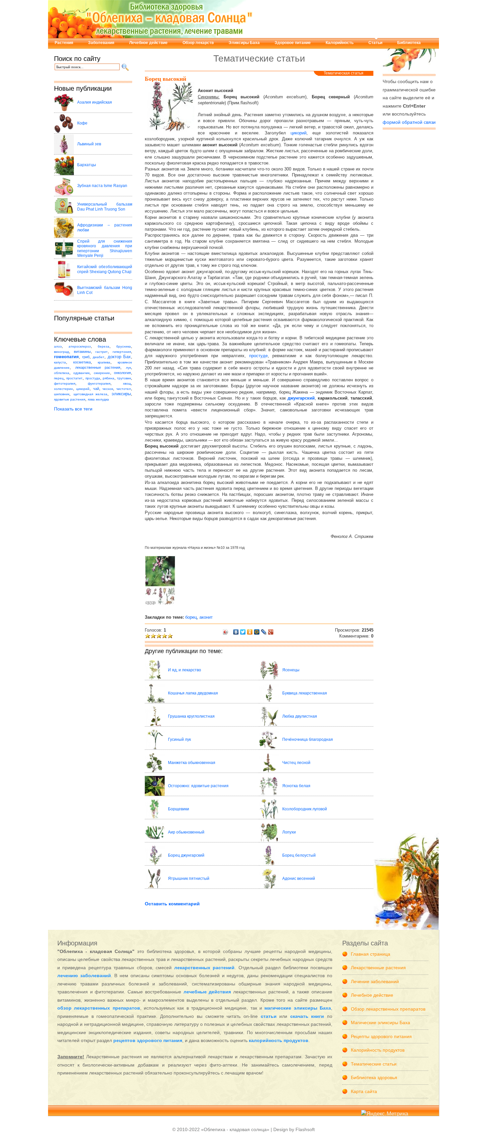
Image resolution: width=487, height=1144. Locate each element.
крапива (104, 362)
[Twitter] (243, 632)
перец (59, 378)
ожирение (102, 373)
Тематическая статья (343, 73)
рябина (108, 378)
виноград (61, 352)
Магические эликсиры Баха (380, 1022)
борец (191, 617)
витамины (82, 352)
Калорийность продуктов (378, 1050)
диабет (98, 357)
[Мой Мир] (256, 632)
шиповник (61, 394)
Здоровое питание (293, 42)
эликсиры (121, 394)
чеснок (107, 389)
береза (103, 346)
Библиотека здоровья (374, 1077)
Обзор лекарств (198, 42)
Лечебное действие (148, 42)
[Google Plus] (270, 632)
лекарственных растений (204, 967)
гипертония (122, 352)
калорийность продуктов (278, 1040)
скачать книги (307, 1016)
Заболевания (101, 42)
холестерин (63, 389)
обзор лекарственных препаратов (98, 1008)
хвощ (127, 383)
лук (128, 367)
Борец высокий (165, 78)
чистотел (123, 389)
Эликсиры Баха (244, 42)
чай (96, 389)
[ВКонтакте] (236, 632)
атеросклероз (80, 346)
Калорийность (339, 42)
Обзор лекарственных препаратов (388, 1009)
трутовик (124, 378)
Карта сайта (364, 1091)
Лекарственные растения (378, 967)
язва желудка (98, 399)
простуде (258, 355)
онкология (122, 373)
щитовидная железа (91, 394)
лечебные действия (207, 991)
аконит (206, 617)
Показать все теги (73, 408)
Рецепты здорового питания (381, 1036)
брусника (123, 346)
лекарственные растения (98, 367)
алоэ (58, 346)
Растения (64, 42)
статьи (269, 1016)
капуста (60, 362)
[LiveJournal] (263, 632)
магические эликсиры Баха (297, 1008)
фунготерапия (99, 383)
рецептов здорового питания (147, 1040)
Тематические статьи (374, 1064)
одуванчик (81, 373)
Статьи (375, 42)
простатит (74, 378)
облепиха (61, 373)
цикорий (82, 389)
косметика (82, 362)
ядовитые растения (69, 399)
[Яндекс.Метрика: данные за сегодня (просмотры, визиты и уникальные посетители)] (384, 1114)
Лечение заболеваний (375, 981)
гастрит (101, 352)
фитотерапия (64, 383)
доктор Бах (119, 357)
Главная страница (370, 954)
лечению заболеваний (84, 975)
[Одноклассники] (249, 632)
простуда (92, 378)
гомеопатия (66, 357)
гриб (85, 357)
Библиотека (409, 42)
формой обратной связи (409, 122)
